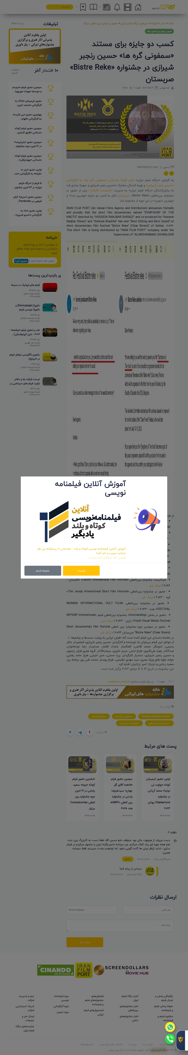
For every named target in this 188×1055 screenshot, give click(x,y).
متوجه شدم (42, 570)
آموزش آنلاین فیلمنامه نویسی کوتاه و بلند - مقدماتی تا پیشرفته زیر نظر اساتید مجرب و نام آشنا (81, 551)
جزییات (81, 570)
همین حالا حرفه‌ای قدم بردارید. (107, 557)
